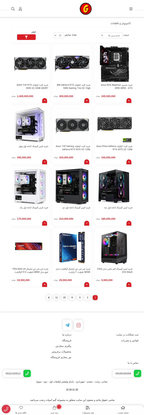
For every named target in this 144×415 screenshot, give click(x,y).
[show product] (44, 161)
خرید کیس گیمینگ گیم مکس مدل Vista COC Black (114, 270)
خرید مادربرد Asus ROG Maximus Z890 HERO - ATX (116, 87)
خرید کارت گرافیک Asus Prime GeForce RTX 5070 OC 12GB (114, 148)
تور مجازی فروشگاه (61, 357)
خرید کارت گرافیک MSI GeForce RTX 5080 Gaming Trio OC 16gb (73, 87)
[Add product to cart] (129, 100)
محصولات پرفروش (61, 351)
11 (56, 297)
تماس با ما (133, 362)
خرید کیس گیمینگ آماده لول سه (118, 207)
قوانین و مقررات (129, 340)
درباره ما (66, 334)
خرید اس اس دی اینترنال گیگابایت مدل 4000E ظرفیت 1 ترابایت (73, 270)
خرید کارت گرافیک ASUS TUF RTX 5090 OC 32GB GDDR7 (32, 87)
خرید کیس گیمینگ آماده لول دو (76, 207)
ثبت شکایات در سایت (127, 334)
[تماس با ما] (6, 409)
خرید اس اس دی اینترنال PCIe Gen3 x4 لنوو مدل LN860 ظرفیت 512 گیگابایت (30, 270)
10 (64, 297)
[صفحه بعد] (48, 297)
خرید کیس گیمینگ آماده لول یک (34, 207)
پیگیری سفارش (63, 346)
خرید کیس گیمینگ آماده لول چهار (33, 146)
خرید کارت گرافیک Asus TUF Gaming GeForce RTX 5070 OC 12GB (73, 148)
